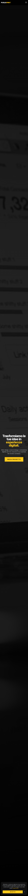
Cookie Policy (15, 888)
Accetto (12, 891)
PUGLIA (6, 3)
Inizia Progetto (14, 459)
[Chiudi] (24, 892)
